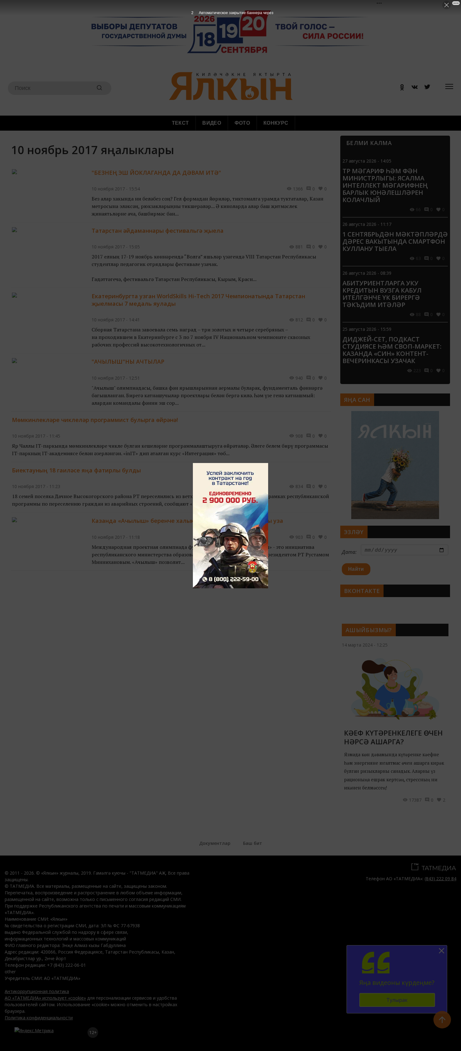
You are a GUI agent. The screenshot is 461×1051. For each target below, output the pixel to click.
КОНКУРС (275, 123)
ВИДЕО (211, 123)
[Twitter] (425, 88)
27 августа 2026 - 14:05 (366, 161)
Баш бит (252, 843)
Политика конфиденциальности (39, 1018)
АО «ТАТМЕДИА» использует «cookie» (45, 998)
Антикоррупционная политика (37, 991)
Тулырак (397, 999)
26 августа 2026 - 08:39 (366, 273)
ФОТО (242, 123)
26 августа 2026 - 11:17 (366, 224)
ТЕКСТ (180, 123)
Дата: (349, 552)
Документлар (214, 843)
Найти (356, 569)
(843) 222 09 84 (440, 879)
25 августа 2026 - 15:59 (366, 329)
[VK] (412, 88)
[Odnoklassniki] (400, 88)
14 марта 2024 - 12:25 (365, 645)
